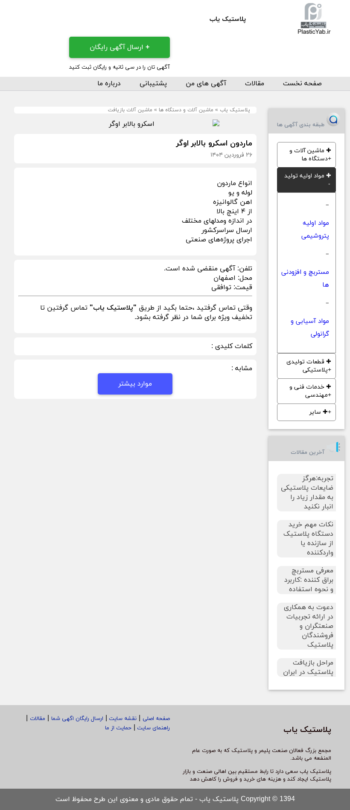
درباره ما (109, 83)
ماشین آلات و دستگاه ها (186, 110)
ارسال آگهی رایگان (119, 47)
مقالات (254, 83)
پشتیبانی (153, 83)
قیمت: (241, 287)
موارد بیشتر (135, 384)
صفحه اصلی (156, 719)
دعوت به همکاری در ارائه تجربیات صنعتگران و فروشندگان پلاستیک (308, 626)
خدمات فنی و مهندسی (310, 391)
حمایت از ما (118, 728)
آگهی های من (206, 83)
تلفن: (243, 268)
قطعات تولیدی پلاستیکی (308, 366)
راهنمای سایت (152, 728)
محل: (244, 278)
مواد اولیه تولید (307, 176)
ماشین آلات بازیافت (130, 110)
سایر (318, 412)
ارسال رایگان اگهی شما (77, 719)
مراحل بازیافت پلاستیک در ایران (308, 667)
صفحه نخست (302, 83)
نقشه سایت (122, 719)
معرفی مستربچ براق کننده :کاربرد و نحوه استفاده (308, 580)
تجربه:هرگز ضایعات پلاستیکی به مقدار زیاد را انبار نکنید (307, 492)
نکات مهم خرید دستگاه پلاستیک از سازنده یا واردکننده (308, 538)
